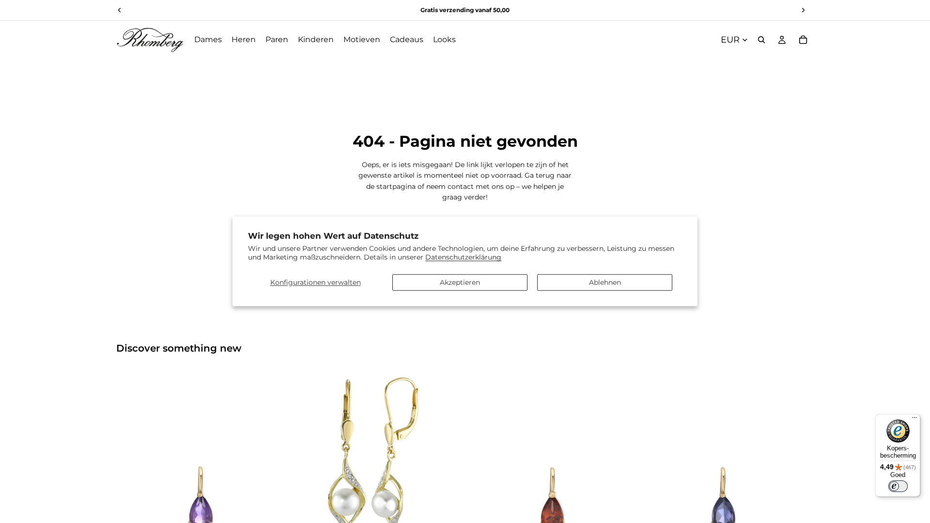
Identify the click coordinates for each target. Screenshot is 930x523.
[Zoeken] (761, 39)
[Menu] (914, 420)
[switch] (898, 486)
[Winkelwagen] (803, 39)
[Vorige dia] (130, 455)
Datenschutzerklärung (463, 257)
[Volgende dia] (271, 455)
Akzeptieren (460, 282)
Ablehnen (605, 282)
